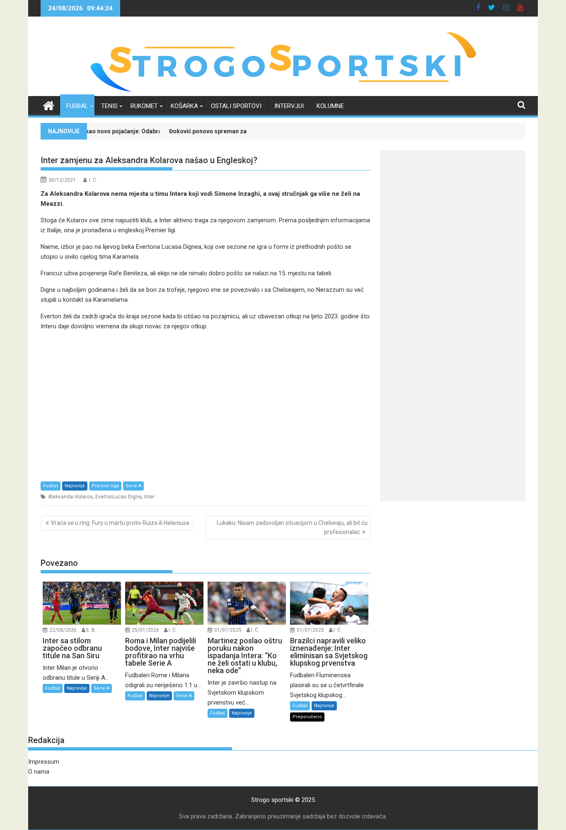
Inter (149, 497)
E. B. (91, 630)
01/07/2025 (228, 630)
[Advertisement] (205, 406)
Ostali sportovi (236, 106)
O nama (38, 771)
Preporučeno (307, 716)
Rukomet (144, 106)
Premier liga (105, 485)
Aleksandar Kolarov (70, 497)
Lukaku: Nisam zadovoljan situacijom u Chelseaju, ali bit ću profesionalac (292, 527)
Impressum (43, 761)
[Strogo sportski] (283, 91)
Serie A (133, 485)
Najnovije (75, 485)
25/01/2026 (145, 630)
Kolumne (330, 106)
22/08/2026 (63, 630)
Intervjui (289, 106)
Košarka (184, 106)
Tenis (109, 106)
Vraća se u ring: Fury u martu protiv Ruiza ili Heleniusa (120, 523)
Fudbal (77, 106)
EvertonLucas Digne (118, 497)
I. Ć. (93, 180)
